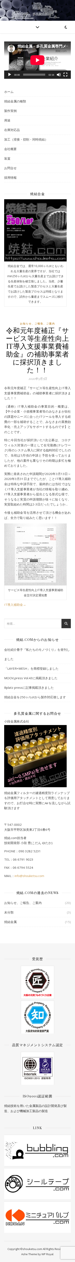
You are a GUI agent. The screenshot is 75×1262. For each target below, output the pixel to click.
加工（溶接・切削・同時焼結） (26, 139)
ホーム (9, 92)
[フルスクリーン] (65, 75)
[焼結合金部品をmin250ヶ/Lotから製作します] (35, 230)
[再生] (10, 75)
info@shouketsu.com (29, 876)
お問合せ (10, 168)
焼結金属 (10, 922)
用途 (7, 120)
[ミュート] (59, 75)
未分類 (9, 912)
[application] (37, 60)
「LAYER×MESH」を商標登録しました (31, 668)
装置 (7, 158)
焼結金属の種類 (15, 101)
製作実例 (10, 111)
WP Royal (47, 1254)
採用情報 (10, 177)
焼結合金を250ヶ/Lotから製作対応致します (35, 697)
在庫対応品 (12, 130)
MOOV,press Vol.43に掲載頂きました (31, 678)
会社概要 (10, 149)
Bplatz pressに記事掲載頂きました (29, 687)
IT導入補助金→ (15, 604)
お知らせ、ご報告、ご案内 (37, 323)
